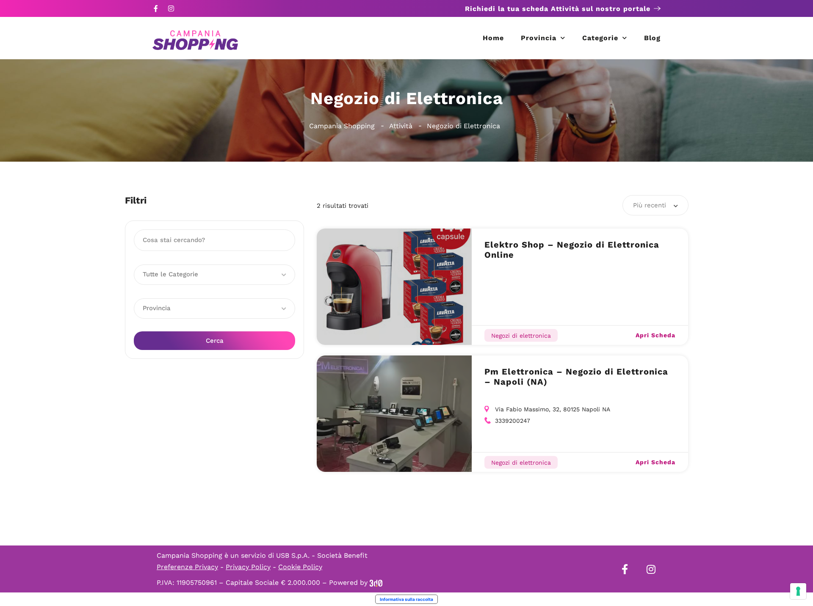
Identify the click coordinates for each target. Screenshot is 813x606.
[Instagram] (171, 8)
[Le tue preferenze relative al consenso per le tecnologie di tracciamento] (798, 591)
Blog (652, 38)
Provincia (538, 38)
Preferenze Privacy (187, 567)
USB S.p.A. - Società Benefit (322, 555)
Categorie (600, 38)
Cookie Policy (300, 567)
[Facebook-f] (155, 8)
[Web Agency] (376, 582)
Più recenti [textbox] (649, 205)
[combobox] (655, 205)
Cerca (215, 340)
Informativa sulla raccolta (406, 599)
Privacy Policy (248, 567)
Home (493, 38)
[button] (214, 274)
